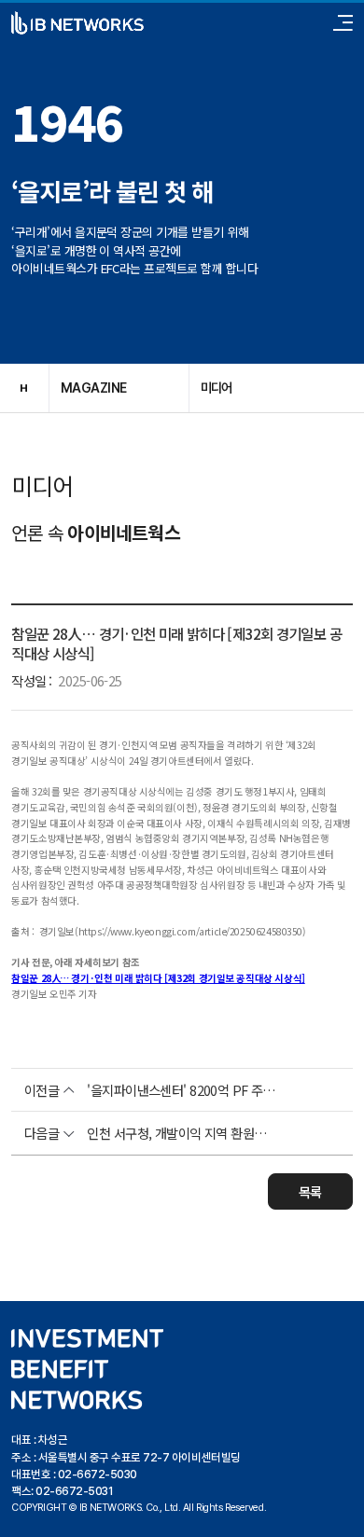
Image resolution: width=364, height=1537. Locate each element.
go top (341, 1514)
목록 (310, 1191)
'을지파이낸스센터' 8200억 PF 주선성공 (181, 1090)
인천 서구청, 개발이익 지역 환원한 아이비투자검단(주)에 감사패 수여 (181, 1133)
